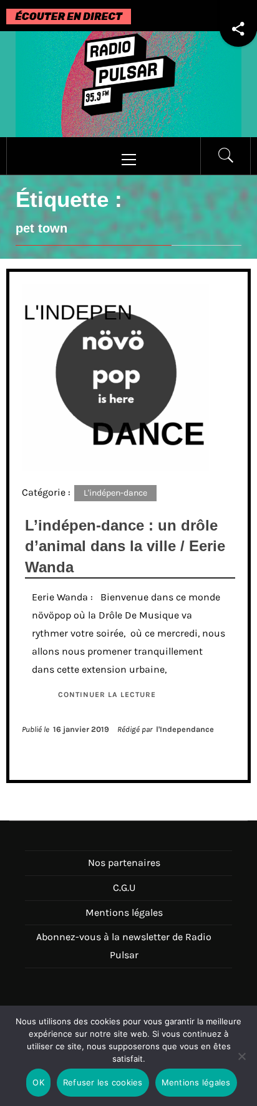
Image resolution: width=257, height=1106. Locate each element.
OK (38, 1082)
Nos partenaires (124, 862)
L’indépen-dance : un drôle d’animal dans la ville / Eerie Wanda (125, 546)
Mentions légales (124, 912)
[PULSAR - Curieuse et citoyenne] (128, 83)
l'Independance (185, 729)
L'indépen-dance (115, 493)
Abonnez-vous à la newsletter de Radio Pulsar (123, 946)
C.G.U (124, 887)
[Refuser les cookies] (241, 1064)
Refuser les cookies (103, 1082)
